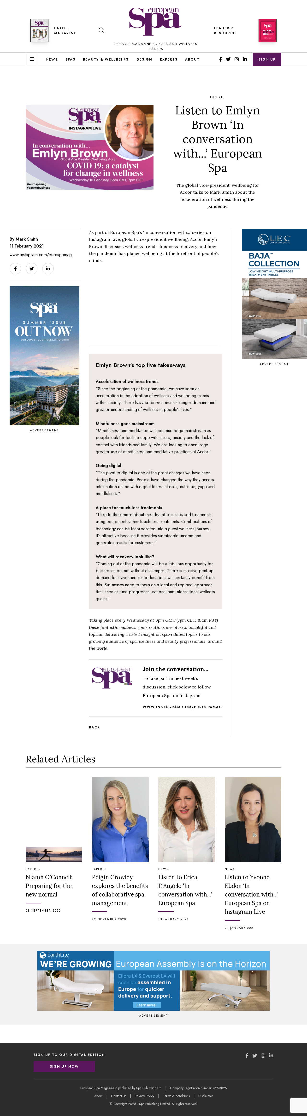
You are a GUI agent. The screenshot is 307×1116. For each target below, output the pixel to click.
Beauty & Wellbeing (106, 59)
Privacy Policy (144, 1095)
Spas (70, 59)
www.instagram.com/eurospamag (41, 255)
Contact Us (118, 1095)
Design (144, 59)
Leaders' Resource (225, 30)
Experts (168, 59)
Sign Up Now (64, 1066)
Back (94, 727)
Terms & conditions (176, 1095)
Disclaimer (205, 1095)
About (192, 59)
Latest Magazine (65, 30)
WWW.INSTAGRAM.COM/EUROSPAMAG (182, 707)
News (52, 59)
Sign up (267, 59)
